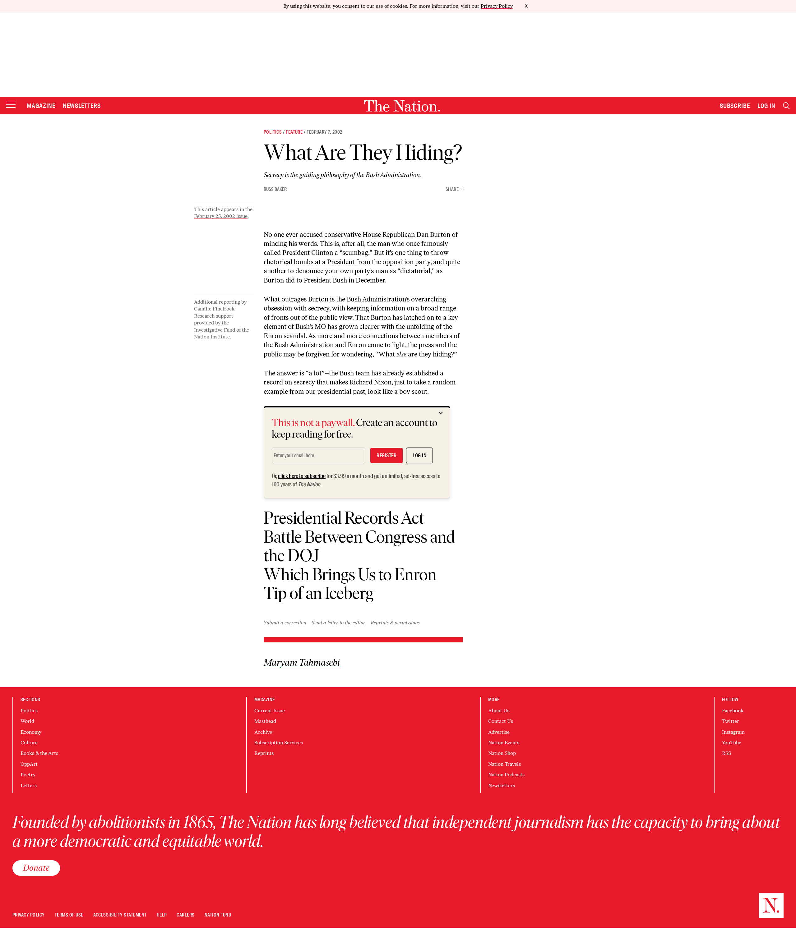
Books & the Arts (39, 753)
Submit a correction (285, 623)
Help (162, 915)
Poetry (28, 775)
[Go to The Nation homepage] (402, 106)
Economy (31, 732)
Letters (29, 785)
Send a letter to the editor (338, 623)
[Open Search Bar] (786, 105)
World (27, 721)
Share (452, 189)
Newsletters (82, 106)
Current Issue (269, 711)
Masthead (265, 721)
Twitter (730, 721)
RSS (726, 753)
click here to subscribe (302, 476)
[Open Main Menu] (11, 105)
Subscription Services (278, 743)
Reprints (264, 753)
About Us (498, 711)
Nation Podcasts (506, 775)
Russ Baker (275, 189)
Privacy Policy (497, 6)
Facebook (732, 711)
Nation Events (503, 743)
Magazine (41, 106)
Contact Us (500, 721)
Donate (36, 867)
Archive (263, 732)
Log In (766, 106)
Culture (29, 743)
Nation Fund (218, 915)
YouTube (731, 743)
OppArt (29, 764)
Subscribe (735, 106)
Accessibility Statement (120, 915)
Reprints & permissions (395, 623)
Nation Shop (502, 753)
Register (386, 455)
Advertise (499, 732)
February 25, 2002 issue (221, 216)
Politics (273, 132)
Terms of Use (69, 915)
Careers (185, 915)
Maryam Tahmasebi (302, 662)
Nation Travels (504, 764)
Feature (294, 132)
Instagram (733, 732)
